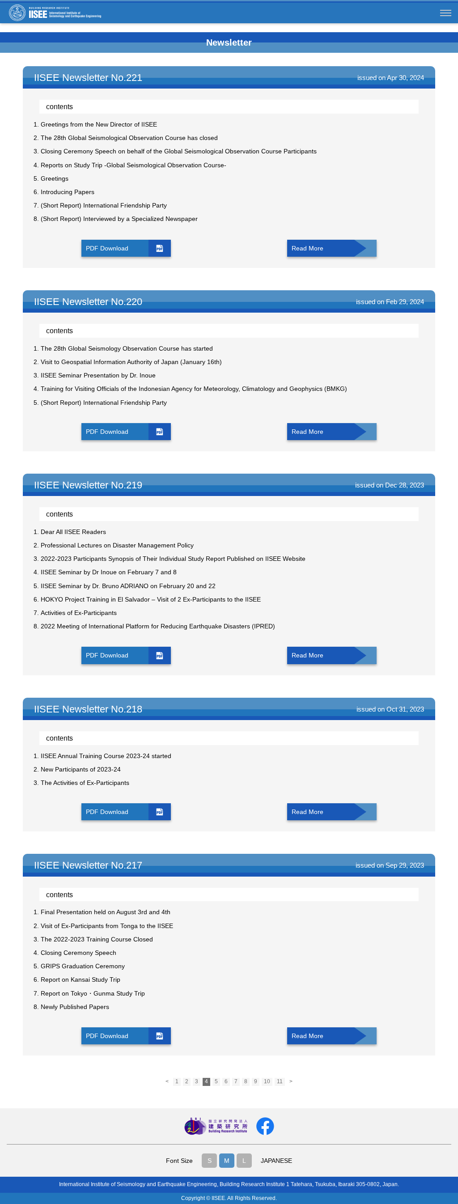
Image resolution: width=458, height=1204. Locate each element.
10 (267, 1081)
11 (280, 1081)
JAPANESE (276, 1160)
